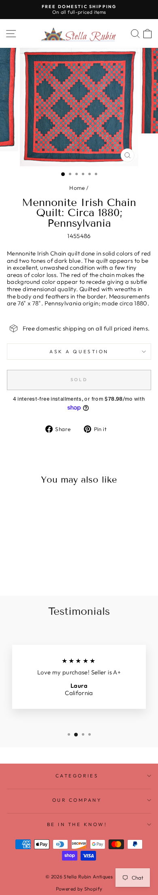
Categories (77, 776)
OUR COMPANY (77, 800)
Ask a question (78, 351)
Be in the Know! (77, 824)
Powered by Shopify (79, 889)
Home (77, 187)
